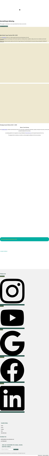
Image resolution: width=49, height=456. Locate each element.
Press (2, 425)
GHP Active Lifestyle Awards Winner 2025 (9, 239)
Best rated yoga (3, 432)
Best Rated (4, 37)
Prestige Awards (4, 129)
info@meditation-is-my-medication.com (7, 439)
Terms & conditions (46, 455)
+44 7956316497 (4, 441)
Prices (2, 427)
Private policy (40, 455)
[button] (20, 10)
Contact (2, 429)
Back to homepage (4, 26)
